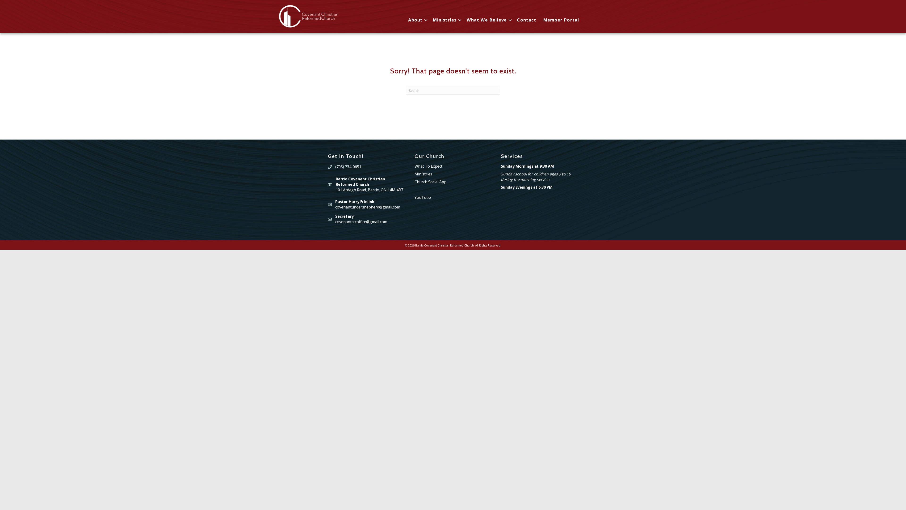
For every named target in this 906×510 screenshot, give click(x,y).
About (415, 20)
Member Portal (561, 20)
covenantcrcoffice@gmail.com (361, 221)
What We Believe (487, 20)
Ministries (445, 20)
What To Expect (428, 166)
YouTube (423, 197)
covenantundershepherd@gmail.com (367, 207)
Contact (526, 20)
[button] (426, 20)
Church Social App (430, 181)
